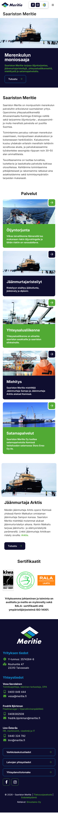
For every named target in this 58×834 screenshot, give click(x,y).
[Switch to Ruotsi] (44, 5)
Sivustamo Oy (34, 802)
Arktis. (25, 535)
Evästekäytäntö (29, 797)
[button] (52, 5)
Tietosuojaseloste (43, 794)
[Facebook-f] (33, 5)
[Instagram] (38, 5)
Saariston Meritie (19, 13)
